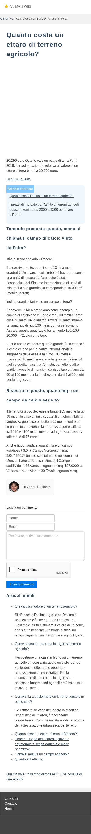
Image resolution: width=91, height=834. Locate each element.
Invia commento (21, 584)
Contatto (10, 803)
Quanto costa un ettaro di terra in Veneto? (46, 734)
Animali (4, 18)
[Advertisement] (45, 109)
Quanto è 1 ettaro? (29, 759)
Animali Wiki (20, 6)
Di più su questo (18, 179)
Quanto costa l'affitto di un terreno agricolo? (42, 196)
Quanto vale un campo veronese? (31, 774)
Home (9, 808)
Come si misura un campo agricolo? (42, 754)
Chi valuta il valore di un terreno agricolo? (46, 606)
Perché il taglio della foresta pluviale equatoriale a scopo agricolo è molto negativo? (42, 744)
